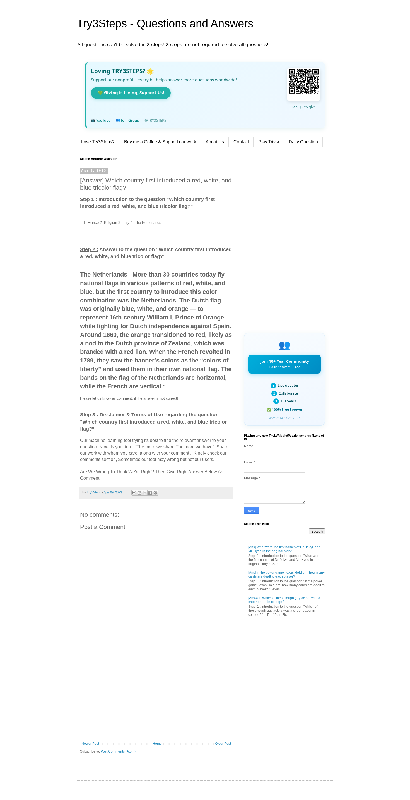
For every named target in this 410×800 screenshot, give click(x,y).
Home (157, 744)
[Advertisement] (156, 696)
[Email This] (134, 493)
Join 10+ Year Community (284, 364)
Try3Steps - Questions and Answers (165, 23)
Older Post (223, 744)
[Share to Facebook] (150, 493)
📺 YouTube (100, 120)
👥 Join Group (127, 120)
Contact (241, 142)
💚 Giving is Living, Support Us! (131, 92)
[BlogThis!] (139, 493)
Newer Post (90, 744)
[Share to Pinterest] (155, 493)
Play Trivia (268, 142)
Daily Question (303, 142)
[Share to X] (145, 493)
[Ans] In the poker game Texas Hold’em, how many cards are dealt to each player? (286, 574)
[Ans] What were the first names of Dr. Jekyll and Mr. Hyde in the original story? (284, 549)
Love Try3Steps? (98, 142)
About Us (215, 142)
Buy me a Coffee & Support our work (160, 142)
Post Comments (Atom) (118, 751)
